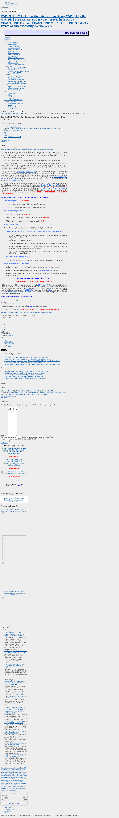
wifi (15, 790)
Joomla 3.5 (4, 141)
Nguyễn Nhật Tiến (15, 127)
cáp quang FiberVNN (6, 769)
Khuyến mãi (11, 113)
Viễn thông (33, 113)
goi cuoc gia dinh (10, 772)
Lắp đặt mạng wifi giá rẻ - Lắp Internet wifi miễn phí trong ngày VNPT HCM (15, 651)
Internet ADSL (19, 775)
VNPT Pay (20, 788)
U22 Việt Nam (8, 342)
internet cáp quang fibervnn (13, 777)
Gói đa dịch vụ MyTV (22, 113)
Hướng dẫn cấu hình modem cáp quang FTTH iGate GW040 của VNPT (14, 665)
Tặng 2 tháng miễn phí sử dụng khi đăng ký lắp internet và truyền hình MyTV (27, 357)
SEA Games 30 (9, 343)
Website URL (49, 437)
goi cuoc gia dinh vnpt (19, 772)
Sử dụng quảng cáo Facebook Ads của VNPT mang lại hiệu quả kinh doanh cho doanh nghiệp (32, 364)
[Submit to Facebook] (7, 149)
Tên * (2, 437)
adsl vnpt (9, 768)
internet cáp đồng (11, 778)
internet (13, 775)
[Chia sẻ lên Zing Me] (46, 149)
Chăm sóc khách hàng (10, 4)
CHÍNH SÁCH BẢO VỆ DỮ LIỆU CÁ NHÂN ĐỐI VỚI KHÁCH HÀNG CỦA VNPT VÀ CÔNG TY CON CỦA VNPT (15, 710)
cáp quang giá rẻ (15, 769)
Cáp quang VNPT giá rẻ (10, 771)
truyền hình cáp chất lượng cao (13, 783)
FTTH (4, 772)
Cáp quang (17, 768)
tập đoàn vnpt (20, 784)
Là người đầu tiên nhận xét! (12, 137)
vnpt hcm (7, 345)
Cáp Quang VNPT (10, 809)
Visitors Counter (14, 803)
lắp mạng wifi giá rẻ (13, 780)
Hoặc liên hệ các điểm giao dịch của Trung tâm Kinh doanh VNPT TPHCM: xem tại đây (27, 312)
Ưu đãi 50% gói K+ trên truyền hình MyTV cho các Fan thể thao (23, 375)
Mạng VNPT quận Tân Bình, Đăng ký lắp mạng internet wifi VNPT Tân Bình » (24, 394)
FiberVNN (19, 771)
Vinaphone (4, 786)
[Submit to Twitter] (20, 149)
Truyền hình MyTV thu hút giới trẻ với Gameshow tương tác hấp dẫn (24, 373)
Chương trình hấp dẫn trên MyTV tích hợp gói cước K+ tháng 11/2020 (25, 378)
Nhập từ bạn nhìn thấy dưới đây (27, 439)
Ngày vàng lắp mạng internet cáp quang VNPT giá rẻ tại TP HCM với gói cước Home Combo (32, 361)
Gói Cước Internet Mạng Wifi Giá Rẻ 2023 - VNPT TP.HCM (15, 732)
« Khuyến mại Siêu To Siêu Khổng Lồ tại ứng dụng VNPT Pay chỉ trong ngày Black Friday (38, 392)
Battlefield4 (4, 397)
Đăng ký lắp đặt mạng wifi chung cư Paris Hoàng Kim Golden (15, 743)
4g (3, 768)
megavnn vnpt (4, 781)
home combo (8, 775)
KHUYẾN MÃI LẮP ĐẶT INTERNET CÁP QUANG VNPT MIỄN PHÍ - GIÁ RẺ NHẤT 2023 (14, 634)
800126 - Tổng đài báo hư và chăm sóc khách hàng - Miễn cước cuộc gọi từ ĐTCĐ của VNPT (15, 682)
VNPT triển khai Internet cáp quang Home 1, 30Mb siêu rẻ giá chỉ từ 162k (15, 695)
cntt (13, 768)
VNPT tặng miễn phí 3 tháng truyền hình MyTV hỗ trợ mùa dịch (23, 376)
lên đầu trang (4, 443)
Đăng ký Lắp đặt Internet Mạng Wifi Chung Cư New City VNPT (15, 755)
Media (6, 135)
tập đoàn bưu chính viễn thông (10, 784)
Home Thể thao (9, 347)
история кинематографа (8, 396)
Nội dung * (4, 435)
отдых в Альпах (6, 140)
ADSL (5, 768)
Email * (24, 437)
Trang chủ (4, 113)
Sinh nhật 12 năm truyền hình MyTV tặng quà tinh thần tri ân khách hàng (26, 371)
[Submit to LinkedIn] (33, 149)
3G (1, 768)
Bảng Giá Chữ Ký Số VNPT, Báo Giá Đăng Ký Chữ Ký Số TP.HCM (15, 722)
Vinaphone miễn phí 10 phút (14, 786)
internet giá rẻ (18, 778)
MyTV (6, 340)
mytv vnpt (13, 781)
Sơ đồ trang (7, 2)
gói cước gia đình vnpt (18, 774)
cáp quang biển (23, 768)
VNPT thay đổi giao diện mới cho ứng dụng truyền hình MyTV (23, 362)
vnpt (11, 788)
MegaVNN (20, 780)
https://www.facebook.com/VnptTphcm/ (18, 292)
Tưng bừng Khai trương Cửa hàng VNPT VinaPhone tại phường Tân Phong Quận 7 (29, 359)
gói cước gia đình (9, 774)
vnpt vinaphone (10, 790)
